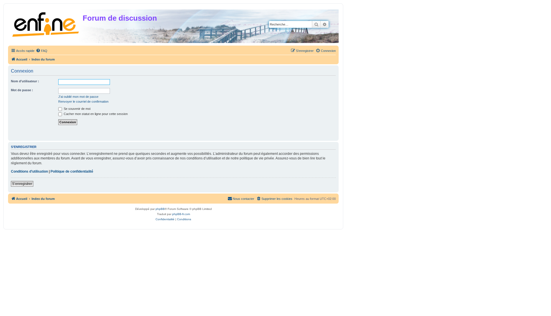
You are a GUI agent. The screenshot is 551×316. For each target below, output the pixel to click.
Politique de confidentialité (72, 171)
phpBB (160, 208)
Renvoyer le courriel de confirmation (83, 101)
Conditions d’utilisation (29, 171)
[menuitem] (41, 50)
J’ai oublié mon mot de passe (78, 96)
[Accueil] (46, 23)
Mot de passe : (22, 90)
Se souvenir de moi (76, 108)
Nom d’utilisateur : (25, 81)
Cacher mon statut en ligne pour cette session (95, 114)
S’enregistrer (22, 184)
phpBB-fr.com (181, 214)
